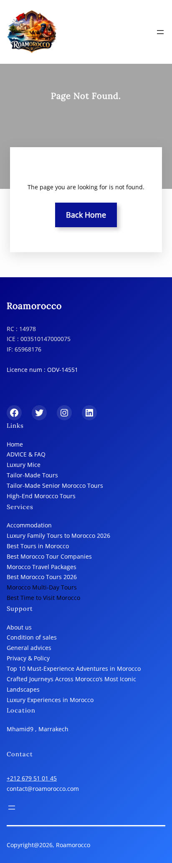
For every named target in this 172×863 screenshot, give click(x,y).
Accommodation (29, 525)
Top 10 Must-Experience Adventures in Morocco (74, 668)
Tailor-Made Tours (32, 475)
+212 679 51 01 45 (32, 778)
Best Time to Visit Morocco (43, 598)
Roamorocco (34, 305)
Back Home (86, 215)
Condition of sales (32, 637)
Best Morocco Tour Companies (49, 556)
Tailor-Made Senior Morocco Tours (55, 485)
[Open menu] (160, 32)
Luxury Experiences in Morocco (50, 700)
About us (19, 627)
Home (15, 444)
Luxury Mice (23, 465)
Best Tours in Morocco (38, 546)
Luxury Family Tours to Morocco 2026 (58, 535)
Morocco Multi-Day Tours (42, 587)
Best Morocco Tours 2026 (42, 577)
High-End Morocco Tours (41, 496)
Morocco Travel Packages (41, 567)
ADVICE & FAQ (26, 454)
